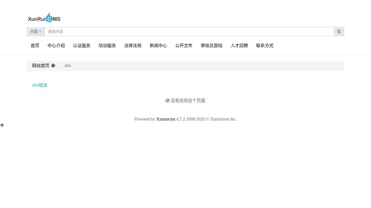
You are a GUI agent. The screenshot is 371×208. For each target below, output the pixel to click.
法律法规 (133, 45)
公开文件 (184, 45)
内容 (34, 32)
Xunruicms (165, 119)
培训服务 (107, 45)
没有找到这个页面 (188, 100)
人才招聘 (239, 45)
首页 (35, 45)
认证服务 (81, 45)
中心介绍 (56, 45)
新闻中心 (158, 45)
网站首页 (40, 65)
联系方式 (264, 45)
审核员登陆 (211, 45)
